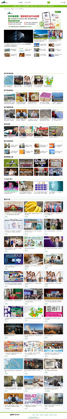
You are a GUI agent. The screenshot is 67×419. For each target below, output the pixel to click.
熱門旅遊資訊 (8, 90)
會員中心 (37, 414)
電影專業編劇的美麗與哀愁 (10, 335)
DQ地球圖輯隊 (25, 6)
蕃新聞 (14, 6)
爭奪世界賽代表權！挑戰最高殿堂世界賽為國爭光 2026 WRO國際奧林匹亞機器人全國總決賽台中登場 (13, 284)
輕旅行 (19, 6)
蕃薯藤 (4, 2)
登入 (62, 2)
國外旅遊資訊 (8, 141)
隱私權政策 (46, 414)
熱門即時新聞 (8, 73)
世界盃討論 (51, 6)
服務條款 (41, 414)
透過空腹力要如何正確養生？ (30, 248)
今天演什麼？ (8, 179)
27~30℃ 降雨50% (19, 8)
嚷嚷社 (32, 6)
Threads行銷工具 (43, 6)
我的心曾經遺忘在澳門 (49, 335)
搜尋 (36, 6)
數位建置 (51, 414)
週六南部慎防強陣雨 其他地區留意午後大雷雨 (33, 318)
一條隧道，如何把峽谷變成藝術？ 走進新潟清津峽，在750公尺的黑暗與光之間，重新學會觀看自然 (13, 389)
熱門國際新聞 (8, 107)
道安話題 (7, 124)
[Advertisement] (31, 65)
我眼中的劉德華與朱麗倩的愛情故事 (51, 370)
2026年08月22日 (7, 8)
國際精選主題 (8, 157)
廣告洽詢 (55, 414)
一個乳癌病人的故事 (48, 265)
